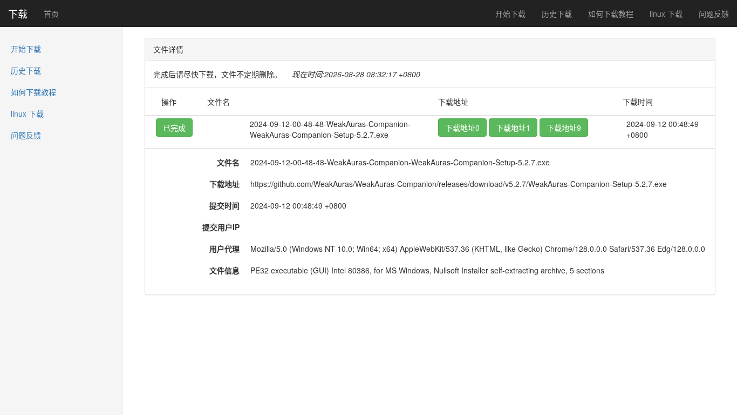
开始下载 (510, 13)
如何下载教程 (610, 13)
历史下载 (557, 13)
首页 (51, 13)
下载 (18, 13)
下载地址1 (513, 127)
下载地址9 (564, 127)
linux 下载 (666, 13)
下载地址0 (462, 127)
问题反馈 (714, 13)
